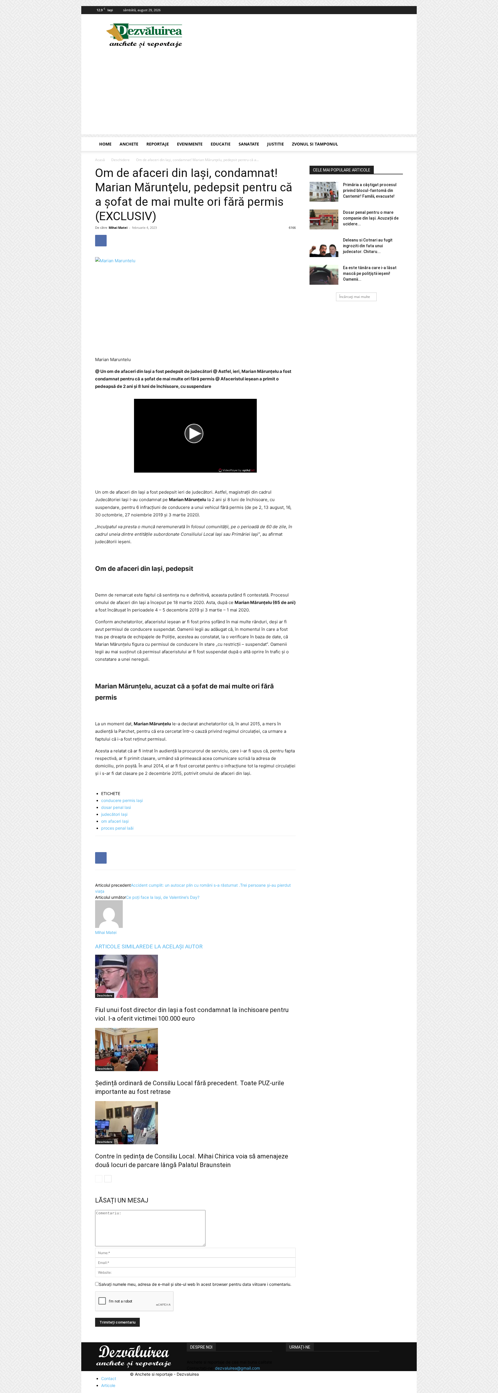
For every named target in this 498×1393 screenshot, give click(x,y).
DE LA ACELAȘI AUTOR (174, 946)
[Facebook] (398, 10)
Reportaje (157, 144)
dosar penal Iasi (116, 807)
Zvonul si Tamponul (315, 144)
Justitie (275, 144)
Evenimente (190, 144)
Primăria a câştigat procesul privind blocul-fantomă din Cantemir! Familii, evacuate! (370, 190)
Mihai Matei (118, 227)
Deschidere (120, 159)
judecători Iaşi (114, 814)
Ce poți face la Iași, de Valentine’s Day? (162, 897)
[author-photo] (109, 926)
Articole (108, 1385)
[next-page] (108, 1178)
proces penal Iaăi (117, 828)
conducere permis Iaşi (122, 800)
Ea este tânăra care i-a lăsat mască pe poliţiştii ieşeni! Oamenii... (370, 273)
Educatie (221, 144)
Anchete (129, 144)
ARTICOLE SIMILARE (120, 946)
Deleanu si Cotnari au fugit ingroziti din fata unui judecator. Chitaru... (368, 246)
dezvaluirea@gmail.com (237, 1368)
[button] (396, 144)
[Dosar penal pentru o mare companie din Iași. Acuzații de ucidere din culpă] (324, 219)
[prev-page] (98, 1178)
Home (105, 144)
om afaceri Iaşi (115, 821)
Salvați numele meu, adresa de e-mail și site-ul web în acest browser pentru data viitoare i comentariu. (195, 1284)
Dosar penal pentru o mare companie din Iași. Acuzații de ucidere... (371, 218)
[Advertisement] (249, 94)
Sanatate (249, 144)
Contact (108, 1378)
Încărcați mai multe (354, 296)
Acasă (100, 159)
